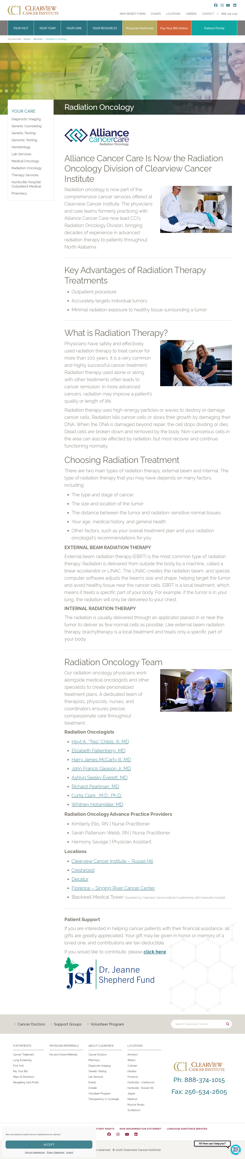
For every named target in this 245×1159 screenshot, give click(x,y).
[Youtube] (127, 1134)
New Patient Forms (132, 13)
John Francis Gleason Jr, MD (101, 768)
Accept (49, 1144)
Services (37, 39)
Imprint (69, 1152)
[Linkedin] (136, 1134)
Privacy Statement (55, 1152)
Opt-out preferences (35, 1152)
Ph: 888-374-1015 (199, 1079)
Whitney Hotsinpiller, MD (97, 804)
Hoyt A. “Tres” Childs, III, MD (100, 741)
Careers (191, 13)
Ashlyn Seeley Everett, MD (100, 777)
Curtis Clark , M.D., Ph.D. (97, 795)
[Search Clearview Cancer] (201, 1024)
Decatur (80, 879)
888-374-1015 (229, 13)
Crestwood (83, 870)
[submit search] (227, 1024)
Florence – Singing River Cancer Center (113, 888)
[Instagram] (118, 1134)
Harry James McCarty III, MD (101, 759)
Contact (208, 13)
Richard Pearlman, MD (95, 786)
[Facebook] (109, 1134)
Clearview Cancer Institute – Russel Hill (112, 861)
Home (26, 39)
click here (154, 951)
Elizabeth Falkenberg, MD (98, 750)
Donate (156, 13)
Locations (173, 13)
